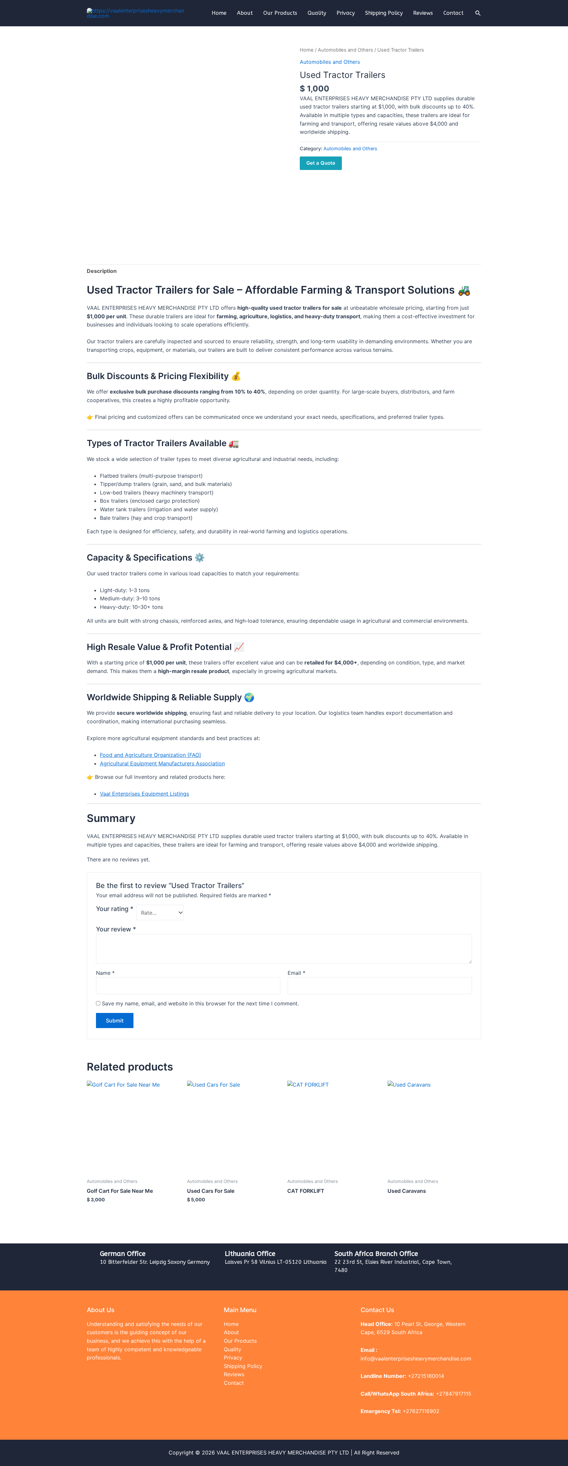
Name (105, 973)
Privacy (346, 13)
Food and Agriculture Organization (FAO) (150, 755)
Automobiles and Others (345, 50)
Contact (453, 13)
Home (219, 13)
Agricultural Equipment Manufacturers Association (162, 763)
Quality (317, 13)
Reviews (423, 13)
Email (296, 973)
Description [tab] (102, 271)
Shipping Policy (384, 13)
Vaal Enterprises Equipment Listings (144, 793)
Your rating (114, 909)
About (245, 13)
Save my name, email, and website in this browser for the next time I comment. (200, 1003)
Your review (116, 929)
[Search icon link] (478, 13)
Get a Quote (320, 163)
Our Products (280, 13)
